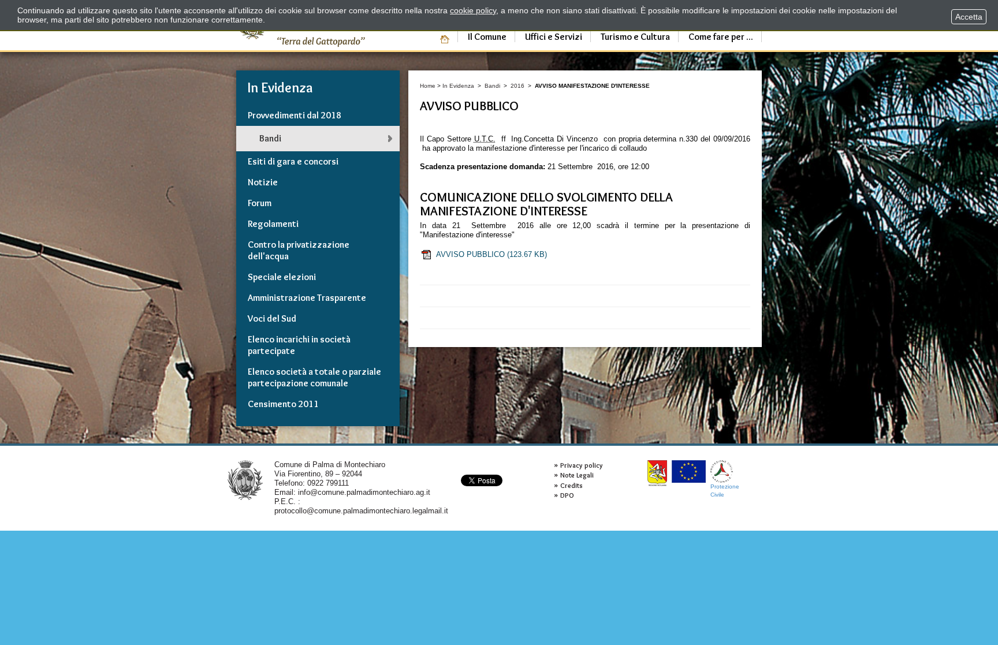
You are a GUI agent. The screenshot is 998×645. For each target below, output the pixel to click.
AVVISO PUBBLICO (491, 254)
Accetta (969, 16)
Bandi (492, 86)
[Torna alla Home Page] (245, 479)
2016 (517, 86)
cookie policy (473, 10)
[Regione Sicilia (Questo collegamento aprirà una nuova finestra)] (657, 473)
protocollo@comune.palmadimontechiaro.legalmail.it (361, 510)
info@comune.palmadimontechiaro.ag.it (364, 492)
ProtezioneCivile (724, 490)
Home (427, 86)
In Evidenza (458, 86)
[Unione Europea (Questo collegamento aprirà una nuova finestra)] (689, 471)
